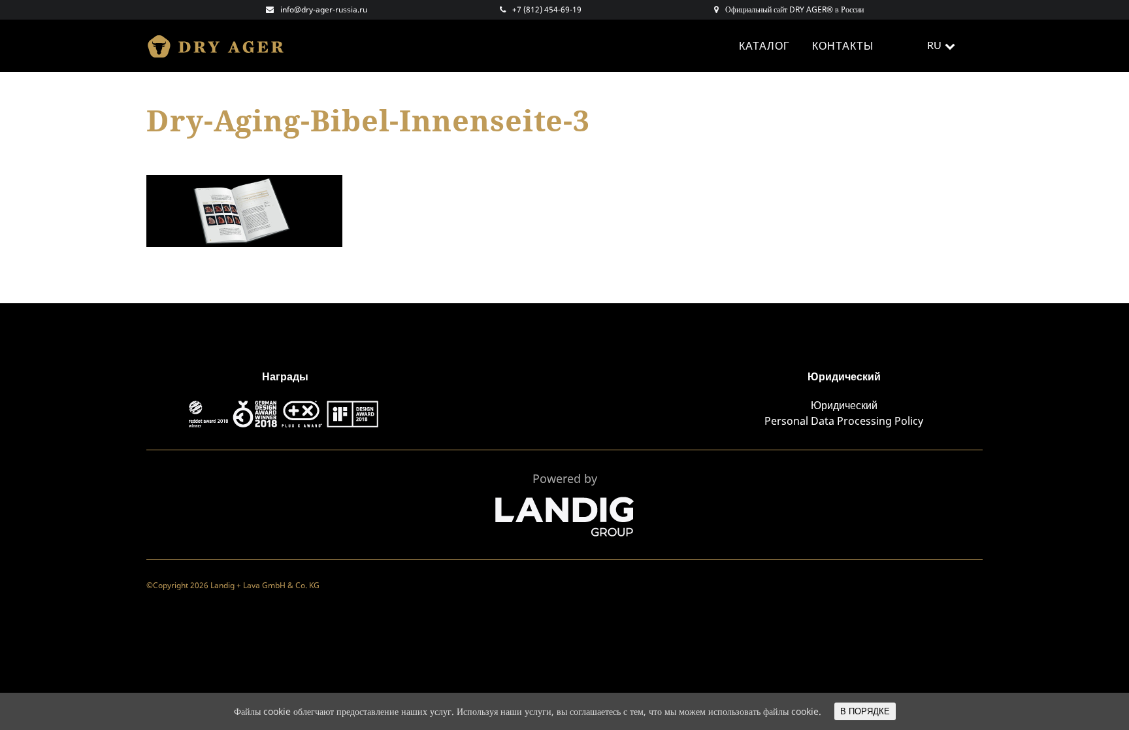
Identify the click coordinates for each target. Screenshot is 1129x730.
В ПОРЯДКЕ (865, 711)
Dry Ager (221, 45)
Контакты (843, 46)
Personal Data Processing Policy (843, 421)
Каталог (764, 46)
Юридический (844, 405)
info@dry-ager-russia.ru (323, 9)
